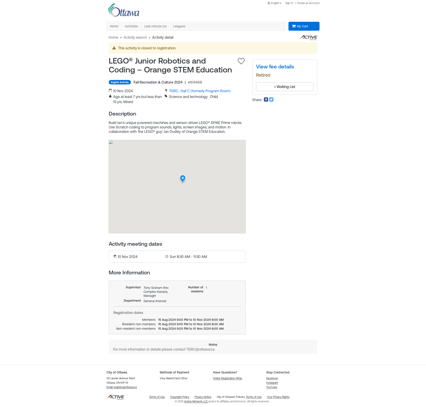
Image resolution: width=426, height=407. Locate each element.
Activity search (135, 37)
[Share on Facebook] (266, 101)
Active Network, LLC (196, 401)
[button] (241, 61)
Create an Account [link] (308, 3)
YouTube (271, 387)
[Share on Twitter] (271, 101)
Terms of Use (254, 397)
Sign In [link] (289, 3)
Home (113, 37)
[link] (200, 91)
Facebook (272, 378)
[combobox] (275, 3)
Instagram (272, 382)
